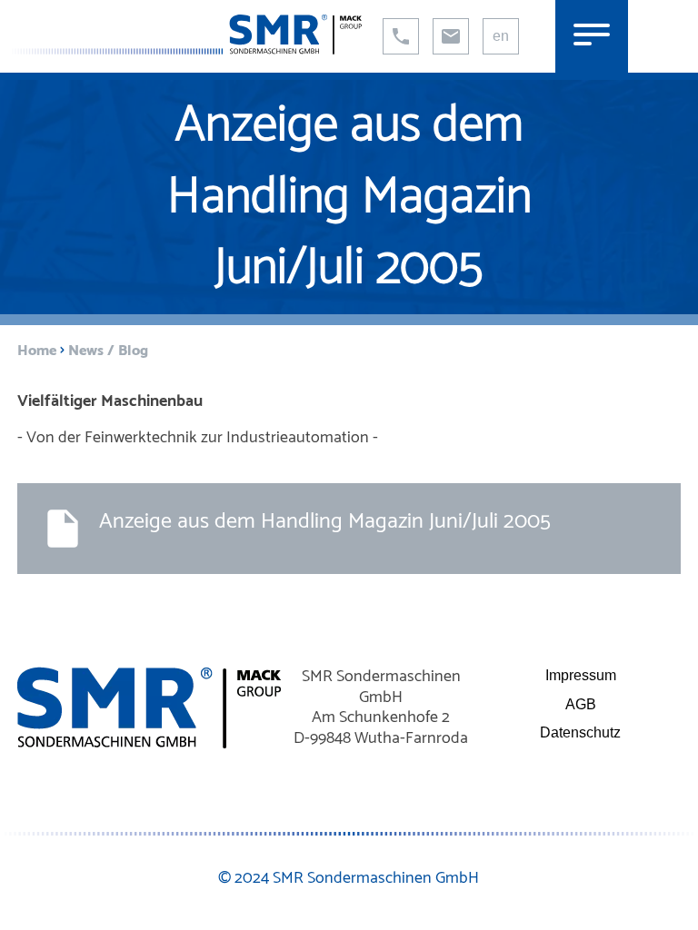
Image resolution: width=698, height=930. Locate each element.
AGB (580, 704)
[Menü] (591, 36)
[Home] (185, 49)
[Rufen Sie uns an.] (401, 36)
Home (36, 350)
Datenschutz (580, 732)
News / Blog (108, 350)
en (501, 36)
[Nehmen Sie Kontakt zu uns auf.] (451, 36)
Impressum (580, 675)
